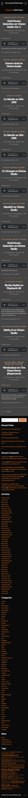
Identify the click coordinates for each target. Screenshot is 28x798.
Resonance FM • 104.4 (19, 775)
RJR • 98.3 (16, 776)
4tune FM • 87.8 (5, 752)
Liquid (3, 679)
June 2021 (4, 567)
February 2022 (6, 550)
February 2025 (6, 508)
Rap (2, 701)
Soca (3, 714)
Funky (3, 649)
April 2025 (4, 504)
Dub (2, 638)
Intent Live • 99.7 (7, 764)
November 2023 (6, 517)
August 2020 (5, 589)
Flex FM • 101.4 (6, 761)
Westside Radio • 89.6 (7, 787)
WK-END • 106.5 (14, 124)
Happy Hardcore (6, 658)
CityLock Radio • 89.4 (7, 753)
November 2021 (6, 556)
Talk (2, 723)
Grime (3, 655)
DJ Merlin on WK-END (14, 101)
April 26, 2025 (20, 30)
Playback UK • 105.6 (15, 319)
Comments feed (6, 742)
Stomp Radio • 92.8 (5, 781)
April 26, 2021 (21, 336)
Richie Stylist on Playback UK (14, 287)
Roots (3, 710)
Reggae (3, 703)
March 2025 (5, 506)
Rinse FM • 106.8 (7, 776)
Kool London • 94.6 (18, 764)
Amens (3, 614)
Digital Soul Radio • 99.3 (6, 758)
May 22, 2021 (21, 292)
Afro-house (4, 608)
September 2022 (6, 534)
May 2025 (4, 502)
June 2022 (4, 541)
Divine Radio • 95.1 (8, 88)
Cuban (3, 627)
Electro (13, 17)
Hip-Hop (4, 664)
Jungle (3, 673)
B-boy (3, 616)
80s (3, 239)
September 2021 (6, 561)
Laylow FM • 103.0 (7, 766)
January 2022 (5, 552)
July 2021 (4, 565)
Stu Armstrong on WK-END (9, 438)
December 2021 (6, 554)
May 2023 (4, 524)
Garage (3, 651)
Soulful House (5, 721)
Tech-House (19, 364)
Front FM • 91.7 (15, 761)
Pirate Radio (6, 52)
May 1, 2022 (21, 141)
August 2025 (5, 498)
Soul (2, 718)
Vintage (3, 729)
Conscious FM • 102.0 (7, 757)
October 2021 (5, 558)
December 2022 (6, 532)
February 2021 (5, 576)
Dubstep (4, 640)
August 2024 (5, 515)
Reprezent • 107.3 (17, 402)
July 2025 (4, 500)
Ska (2, 712)
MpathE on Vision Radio (14, 208)
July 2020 (4, 591)
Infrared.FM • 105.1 (8, 763)
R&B (2, 697)
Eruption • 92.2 (21, 760)
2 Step (3, 601)
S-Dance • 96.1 (18, 778)
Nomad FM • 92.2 (6, 767)
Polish (3, 690)
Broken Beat (5, 625)
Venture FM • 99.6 (17, 782)
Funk (2, 647)
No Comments (15, 33)
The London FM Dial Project (14, 3)
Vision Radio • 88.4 (15, 52)
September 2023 (6, 521)
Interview (4, 668)
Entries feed (5, 739)
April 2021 (4, 571)
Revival (3, 705)
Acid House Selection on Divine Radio (14, 245)
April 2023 (4, 526)
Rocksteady (5, 708)
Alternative (4, 610)
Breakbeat (20, 362)
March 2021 (5, 574)
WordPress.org (6, 744)
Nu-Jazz (4, 686)
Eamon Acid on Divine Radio (14, 65)
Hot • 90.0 (22, 761)
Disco (3, 634)
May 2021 (4, 569)
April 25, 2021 (21, 377)
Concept (4, 462)
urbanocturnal (10, 30)
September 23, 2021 (21, 213)
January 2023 (5, 530)
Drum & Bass (5, 636)
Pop (2, 692)
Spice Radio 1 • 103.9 (5, 779)
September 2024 (6, 513)
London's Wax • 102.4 (19, 766)
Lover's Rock (5, 681)
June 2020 (4, 593)
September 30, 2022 (21, 70)
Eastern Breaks (6, 642)
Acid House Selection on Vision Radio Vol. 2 (14, 23)
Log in (3, 737)
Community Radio (7, 402)
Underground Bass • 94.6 (17, 781)
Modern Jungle (10, 364)
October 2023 (5, 519)
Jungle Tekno (5, 675)
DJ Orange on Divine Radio (14, 172)
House (3, 666)
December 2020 (6, 580)
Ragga (3, 699)
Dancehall (4, 629)
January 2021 (5, 578)
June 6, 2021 (21, 252)
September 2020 (6, 587)
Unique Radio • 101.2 (5, 782)
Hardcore (14, 59)
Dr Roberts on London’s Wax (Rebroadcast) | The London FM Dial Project (12, 486)
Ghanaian (4, 653)
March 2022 (5, 548)
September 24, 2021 (21, 177)
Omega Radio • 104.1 (17, 767)
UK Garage (4, 727)
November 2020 (6, 582)
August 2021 (5, 563)
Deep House (5, 632)
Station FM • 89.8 (15, 779)
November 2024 (6, 511)
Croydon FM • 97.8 (19, 757)
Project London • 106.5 (9, 773)
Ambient (14, 362)
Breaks (3, 623)
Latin (3, 677)
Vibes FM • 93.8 (5, 784)
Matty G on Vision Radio (14, 331)
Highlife (3, 662)
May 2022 (4, 543)
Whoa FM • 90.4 (16, 787)
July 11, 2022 (21, 106)
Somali (3, 716)
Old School (20, 17)
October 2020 (5, 584)
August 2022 (5, 537)
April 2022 (4, 545)
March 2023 (5, 528)
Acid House (7, 17)
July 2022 (4, 539)
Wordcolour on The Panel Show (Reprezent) (14, 370)
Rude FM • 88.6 (7, 778)
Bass (2, 619)
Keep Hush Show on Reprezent (10, 429)
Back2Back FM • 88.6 (16, 752)
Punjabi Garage (6, 695)
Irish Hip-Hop (5, 671)
